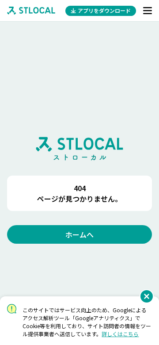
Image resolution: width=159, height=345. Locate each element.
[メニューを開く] (147, 11)
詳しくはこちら (120, 333)
